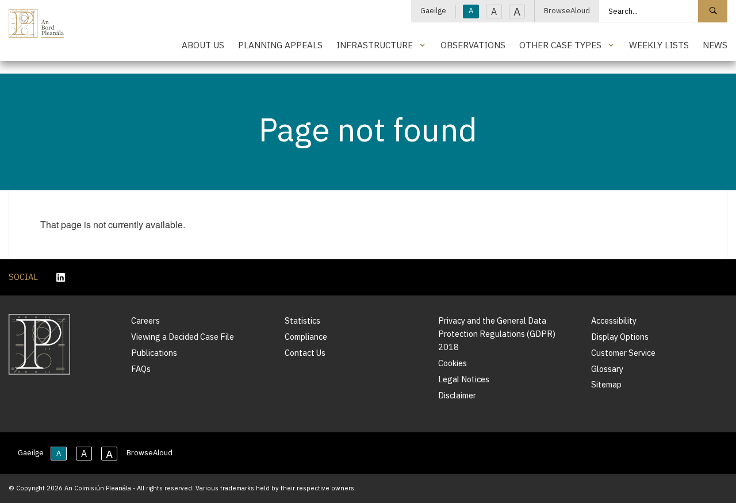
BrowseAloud (567, 11)
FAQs (141, 368)
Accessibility (614, 320)
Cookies (452, 363)
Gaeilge (433, 11)
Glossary (607, 368)
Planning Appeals (280, 45)
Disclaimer (457, 395)
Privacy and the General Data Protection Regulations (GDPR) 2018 (496, 333)
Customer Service (623, 352)
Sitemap (606, 384)
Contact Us (305, 352)
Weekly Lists (659, 45)
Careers (145, 320)
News (715, 45)
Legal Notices (463, 379)
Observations (472, 45)
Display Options (620, 336)
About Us (203, 45)
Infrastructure (374, 45)
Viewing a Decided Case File (182, 336)
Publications (154, 352)
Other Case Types (560, 45)
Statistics (302, 320)
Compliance (306, 336)
